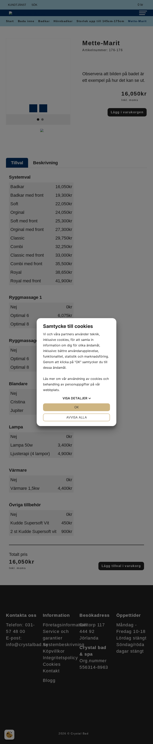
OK (76, 407)
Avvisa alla (76, 417)
